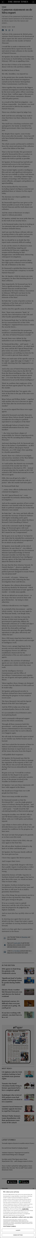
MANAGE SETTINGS (18, 1235)
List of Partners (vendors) (9, 1226)
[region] (18, 1213)
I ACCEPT (18, 1230)
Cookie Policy (25, 1209)
